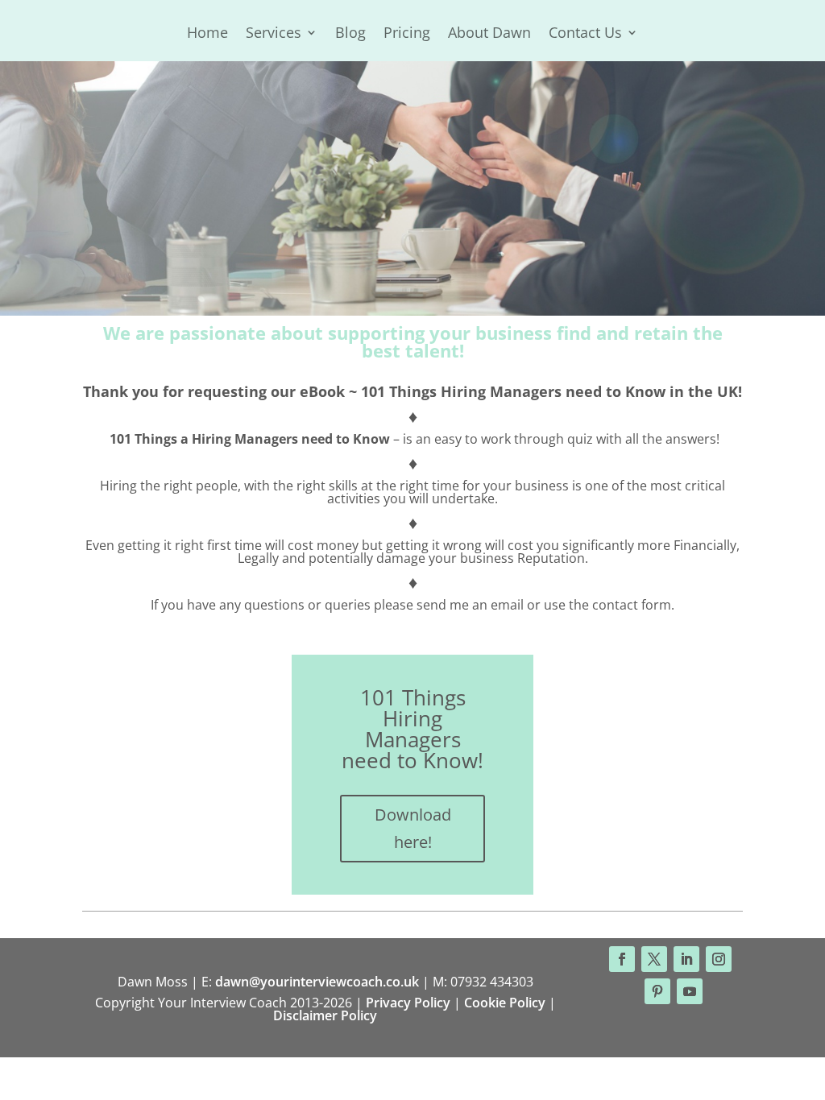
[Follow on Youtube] (690, 991)
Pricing (406, 34)
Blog (350, 34)
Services (273, 34)
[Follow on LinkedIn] (686, 959)
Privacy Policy (408, 1002)
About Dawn (489, 34)
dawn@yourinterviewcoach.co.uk (317, 981)
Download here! (413, 828)
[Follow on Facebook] (622, 959)
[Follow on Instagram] (719, 959)
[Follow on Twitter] (654, 959)
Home (207, 34)
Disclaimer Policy (325, 1015)
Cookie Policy (504, 1002)
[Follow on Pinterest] (657, 991)
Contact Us (585, 34)
